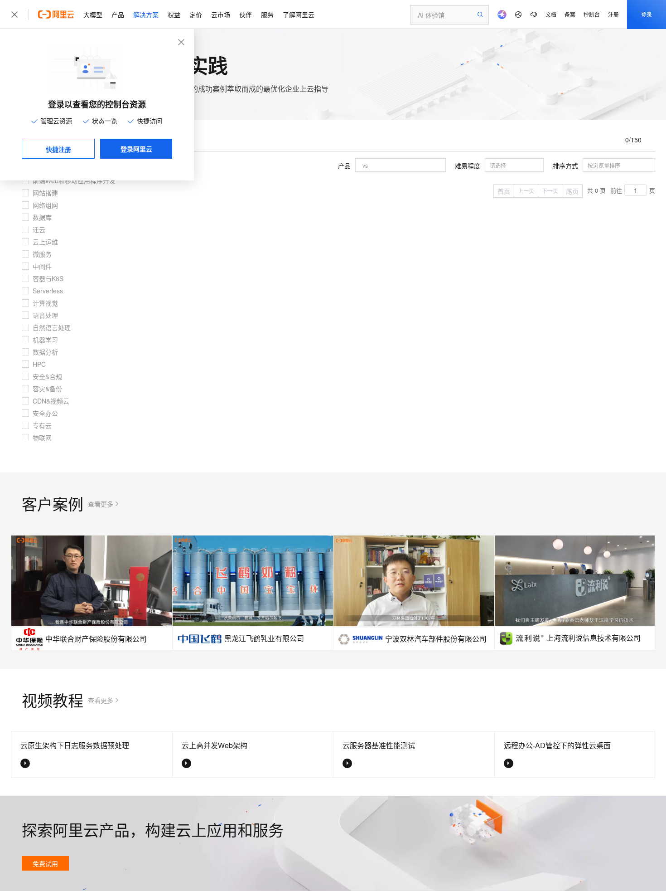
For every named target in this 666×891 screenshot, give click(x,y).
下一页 (550, 191)
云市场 (220, 14)
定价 (195, 14)
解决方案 (146, 14)
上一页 (526, 191)
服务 (267, 14)
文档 (550, 14)
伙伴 (245, 14)
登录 (646, 14)
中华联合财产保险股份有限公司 (96, 638)
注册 (613, 14)
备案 (570, 14)
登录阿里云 (136, 148)
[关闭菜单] (14, 14)
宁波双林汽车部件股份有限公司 (436, 638)
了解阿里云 (298, 14)
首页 (503, 190)
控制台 (592, 14)
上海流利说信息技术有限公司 (593, 638)
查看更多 (100, 503)
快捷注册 (58, 149)
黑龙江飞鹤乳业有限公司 (264, 638)
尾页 (572, 190)
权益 (174, 14)
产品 (117, 14)
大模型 (92, 14)
